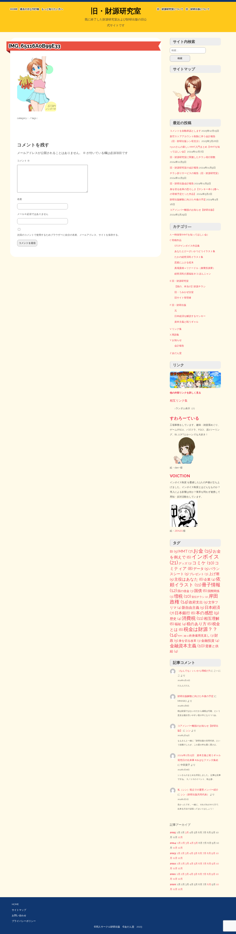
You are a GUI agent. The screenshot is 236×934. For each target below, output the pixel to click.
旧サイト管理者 (182, 297)
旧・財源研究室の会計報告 (184, 167)
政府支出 (198, 602)
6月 (200, 853)
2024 (173, 843)
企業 (209, 579)
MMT (185, 551)
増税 (182, 596)
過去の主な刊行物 (29, 9)
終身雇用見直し (201, 635)
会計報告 (179, 345)
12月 (180, 837)
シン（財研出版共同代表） (195, 794)
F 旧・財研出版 (178, 305)
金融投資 (210, 640)
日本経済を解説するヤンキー (190, 316)
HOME (14, 9)
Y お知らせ (176, 340)
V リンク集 (176, 329)
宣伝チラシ (200, 596)
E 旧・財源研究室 (179, 281)
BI (174, 551)
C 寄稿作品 (175, 240)
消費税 (192, 618)
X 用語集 (174, 334)
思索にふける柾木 (184, 262)
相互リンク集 (179, 400)
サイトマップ (19, 910)
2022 (173, 863)
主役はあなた (188, 579)
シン (188, 730)
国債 (200, 591)
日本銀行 (185, 613)
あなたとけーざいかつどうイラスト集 (194, 251)
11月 (175, 847)
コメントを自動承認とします (185, 130)
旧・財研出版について (198, 9)
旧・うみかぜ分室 (184, 292)
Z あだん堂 (176, 353)
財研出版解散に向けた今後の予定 (188, 199)
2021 (173, 874)
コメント (23, 160)
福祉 (180, 624)
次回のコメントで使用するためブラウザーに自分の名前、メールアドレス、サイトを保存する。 (68, 235)
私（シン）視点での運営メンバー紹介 (198, 789)
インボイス (194, 559)
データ (201, 569)
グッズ (185, 563)
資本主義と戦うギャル (186, 321)
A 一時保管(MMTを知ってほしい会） (189, 234)
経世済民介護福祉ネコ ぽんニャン (192, 273)
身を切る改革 (190, 640)
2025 (173, 832)
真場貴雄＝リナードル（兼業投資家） (194, 268)
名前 (19, 199)
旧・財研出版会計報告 (182, 183)
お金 (202, 551)
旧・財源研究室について (170, 9)
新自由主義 (193, 607)
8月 (209, 853)
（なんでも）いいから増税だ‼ (194, 670)
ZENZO (179, 530)
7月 (204, 853)
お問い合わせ (19, 915)
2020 (173, 884)
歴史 (175, 619)
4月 (192, 843)
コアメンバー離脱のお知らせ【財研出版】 (192, 209)
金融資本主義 (187, 645)
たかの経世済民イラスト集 (188, 257)
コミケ (203, 563)
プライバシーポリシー (24, 921)
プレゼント (198, 574)
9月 (213, 853)
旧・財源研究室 (116, 11)
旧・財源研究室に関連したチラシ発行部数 (192, 157)
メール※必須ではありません (32, 214)
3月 (187, 832)
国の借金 (186, 591)
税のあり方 (199, 624)
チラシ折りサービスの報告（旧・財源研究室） (195, 173)
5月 (196, 843)
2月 (183, 843)
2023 (173, 853)
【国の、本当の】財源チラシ (190, 286)
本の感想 (207, 612)
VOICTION (180, 475)
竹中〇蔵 (183, 636)
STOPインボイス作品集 (187, 245)
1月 (179, 843)
